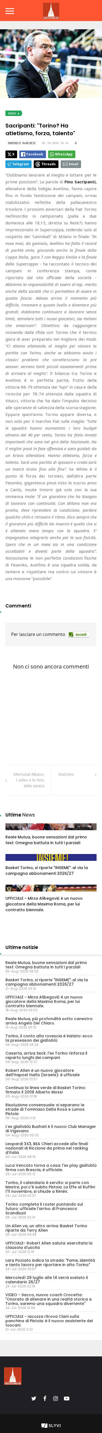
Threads (48, 164)
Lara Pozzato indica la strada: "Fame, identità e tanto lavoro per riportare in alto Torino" (50, 1262)
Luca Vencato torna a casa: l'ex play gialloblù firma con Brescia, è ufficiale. (51, 1168)
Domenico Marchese (22, 143)
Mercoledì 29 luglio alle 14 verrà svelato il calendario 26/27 (46, 1280)
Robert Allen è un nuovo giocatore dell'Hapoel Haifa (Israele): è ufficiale (42, 1073)
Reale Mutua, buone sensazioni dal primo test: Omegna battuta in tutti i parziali (46, 840)
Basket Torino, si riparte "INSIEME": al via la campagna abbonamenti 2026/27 (46, 870)
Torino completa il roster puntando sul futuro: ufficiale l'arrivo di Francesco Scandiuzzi (44, 1209)
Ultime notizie (21, 947)
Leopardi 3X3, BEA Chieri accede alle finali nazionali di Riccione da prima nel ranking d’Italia (46, 1148)
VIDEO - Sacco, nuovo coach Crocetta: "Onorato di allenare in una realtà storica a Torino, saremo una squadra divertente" (48, 1299)
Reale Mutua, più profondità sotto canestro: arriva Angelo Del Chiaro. (49, 1021)
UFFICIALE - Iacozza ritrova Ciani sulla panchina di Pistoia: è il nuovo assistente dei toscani (49, 1321)
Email (73, 164)
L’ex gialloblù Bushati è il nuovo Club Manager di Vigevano (50, 1129)
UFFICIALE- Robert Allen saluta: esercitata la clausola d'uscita (48, 1245)
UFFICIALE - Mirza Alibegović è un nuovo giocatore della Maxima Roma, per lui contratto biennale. (44, 904)
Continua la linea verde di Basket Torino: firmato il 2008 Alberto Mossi (45, 1090)
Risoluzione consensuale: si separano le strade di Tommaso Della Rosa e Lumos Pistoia (45, 1109)
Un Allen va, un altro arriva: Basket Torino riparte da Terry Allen (46, 1228)
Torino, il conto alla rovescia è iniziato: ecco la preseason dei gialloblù (48, 1038)
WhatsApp (64, 154)
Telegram (20, 164)
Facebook (34, 154)
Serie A (13, 113)
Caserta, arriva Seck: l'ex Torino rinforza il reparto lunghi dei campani (46, 1055)
